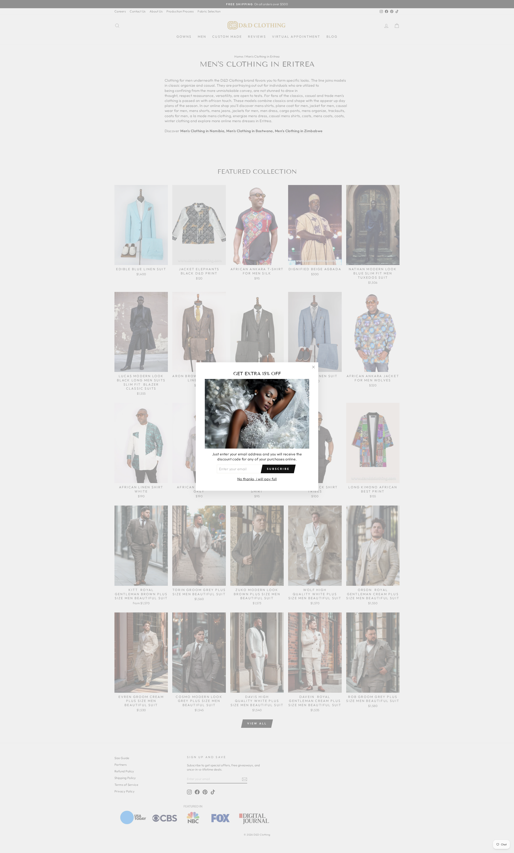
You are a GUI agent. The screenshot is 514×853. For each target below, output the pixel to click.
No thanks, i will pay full (257, 479)
